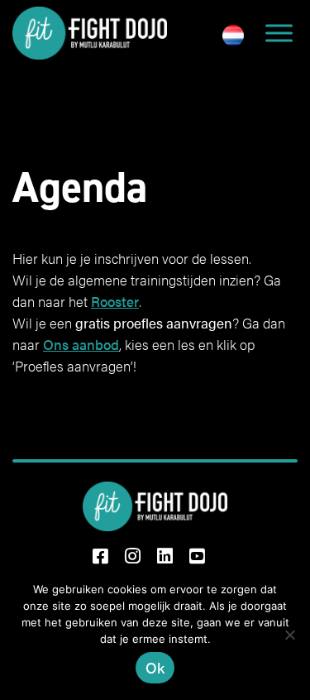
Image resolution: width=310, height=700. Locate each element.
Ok (155, 667)
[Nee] (289, 634)
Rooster (115, 301)
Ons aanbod (81, 344)
